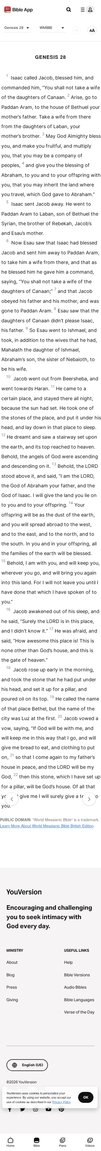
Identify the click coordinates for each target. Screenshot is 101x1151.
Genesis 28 (13, 27)
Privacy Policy (61, 1102)
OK (85, 1097)
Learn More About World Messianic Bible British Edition (47, 825)
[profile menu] (86, 9)
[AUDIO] (76, 30)
